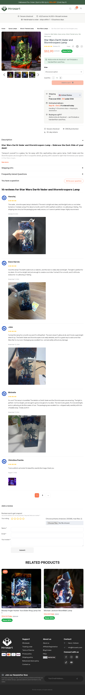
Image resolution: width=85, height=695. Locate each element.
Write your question (73, 181)
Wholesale (25, 643)
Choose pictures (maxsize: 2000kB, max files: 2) (64, 519)
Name (4, 528)
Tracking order (27, 647)
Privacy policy (27, 654)
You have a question (10, 180)
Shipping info (7, 168)
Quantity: (47, 78)
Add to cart (66, 83)
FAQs (45, 654)
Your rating (5, 518)
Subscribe (77, 679)
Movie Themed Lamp (27, 28)
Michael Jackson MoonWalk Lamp (36, 610)
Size (45, 67)
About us (46, 643)
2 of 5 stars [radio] (15, 518)
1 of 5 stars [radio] (12, 518)
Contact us (26, 664)
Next (38, 74)
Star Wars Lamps (42, 28)
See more (5, 162)
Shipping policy (27, 657)
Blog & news (47, 650)
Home (3, 28)
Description (7, 140)
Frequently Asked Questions (14, 174)
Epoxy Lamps (13, 28)
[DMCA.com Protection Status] (49, 658)
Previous (4, 74)
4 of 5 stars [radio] (20, 518)
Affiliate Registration (50, 647)
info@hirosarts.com (75, 647)
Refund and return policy (30, 661)
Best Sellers (54, 34)
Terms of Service (28, 650)
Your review (6, 539)
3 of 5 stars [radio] (17, 518)
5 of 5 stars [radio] (23, 518)
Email (4, 534)
